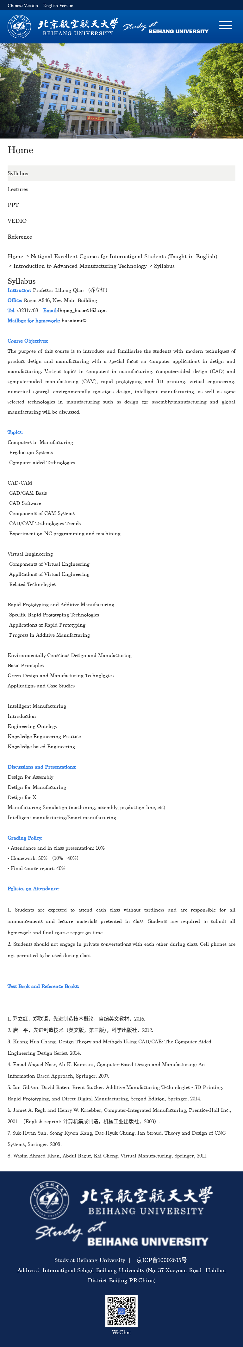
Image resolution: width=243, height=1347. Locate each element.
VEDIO (17, 221)
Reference (20, 237)
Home (15, 256)
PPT (13, 205)
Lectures (18, 189)
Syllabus (18, 173)
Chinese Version (23, 5)
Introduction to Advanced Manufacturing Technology (79, 266)
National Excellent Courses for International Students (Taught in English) (124, 256)
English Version (58, 5)
